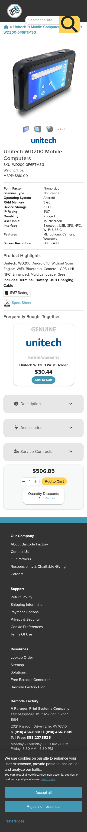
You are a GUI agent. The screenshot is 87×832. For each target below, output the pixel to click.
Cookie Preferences (27, 627)
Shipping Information (28, 604)
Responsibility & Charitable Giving (38, 566)
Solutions (18, 672)
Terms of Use (21, 634)
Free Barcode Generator (30, 680)
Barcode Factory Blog (28, 687)
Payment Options (25, 612)
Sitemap (17, 665)
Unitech (19, 27)
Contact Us (20, 552)
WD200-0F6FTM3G (19, 32)
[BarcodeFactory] (14, 11)
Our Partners (21, 559)
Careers (17, 574)
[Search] (69, 24)
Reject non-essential (44, 806)
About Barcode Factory (29, 544)
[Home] (6, 27)
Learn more (48, 779)
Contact (50, 498)
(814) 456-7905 (59, 732)
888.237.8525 (39, 737)
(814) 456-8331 (27, 732)
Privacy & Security (25, 619)
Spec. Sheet (21, 303)
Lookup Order (22, 657)
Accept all (43, 792)
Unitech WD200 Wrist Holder (43, 365)
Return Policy (21, 597)
